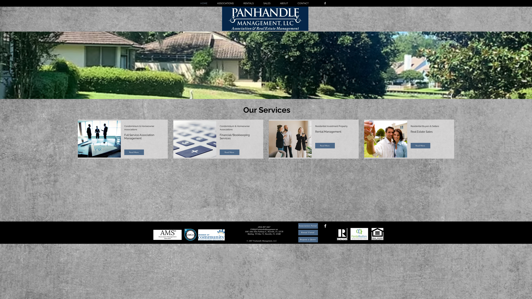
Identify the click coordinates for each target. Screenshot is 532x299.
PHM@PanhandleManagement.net (264, 229)
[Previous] (15, 65)
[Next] (517, 65)
